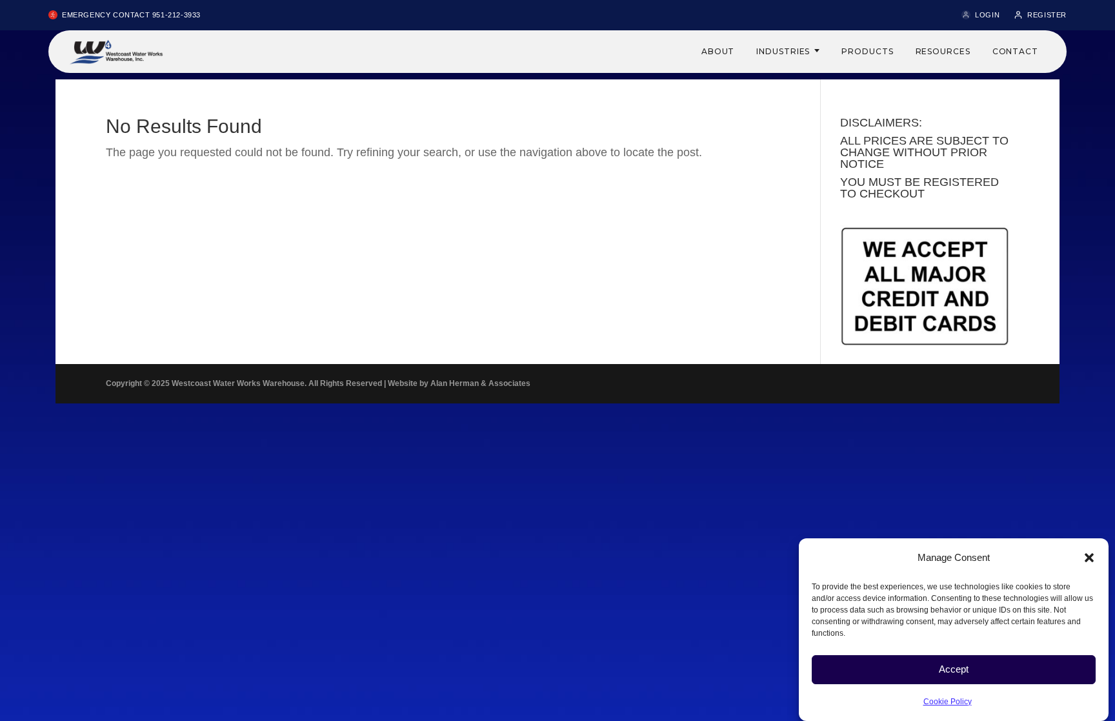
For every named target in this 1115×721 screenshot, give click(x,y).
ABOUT (718, 51)
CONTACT (1015, 51)
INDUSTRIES (783, 51)
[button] (1089, 557)
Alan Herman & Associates (480, 383)
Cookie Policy (947, 701)
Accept (954, 669)
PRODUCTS (867, 51)
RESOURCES (943, 51)
